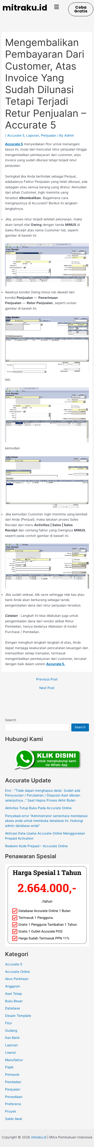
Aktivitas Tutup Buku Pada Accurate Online (38, 808)
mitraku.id (24, 7)
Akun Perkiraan (16, 979)
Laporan (32, 135)
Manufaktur (14, 1060)
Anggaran (12, 986)
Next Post (46, 688)
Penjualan (48, 135)
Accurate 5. (55, 664)
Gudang (11, 1030)
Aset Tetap (13, 994)
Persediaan (13, 1097)
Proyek (10, 1111)
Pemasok (12, 1074)
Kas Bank (12, 1038)
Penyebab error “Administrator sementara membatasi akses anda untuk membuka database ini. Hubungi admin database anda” (46, 821)
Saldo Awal (13, 1119)
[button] (56, 6)
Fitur (8, 1023)
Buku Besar (14, 1001)
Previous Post (47, 679)
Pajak (9, 1067)
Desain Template (18, 1016)
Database (12, 1008)
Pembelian (13, 1082)
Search (10, 720)
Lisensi (10, 1052)
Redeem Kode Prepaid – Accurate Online (36, 846)
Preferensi (13, 1104)
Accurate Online (17, 972)
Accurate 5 (15, 135)
